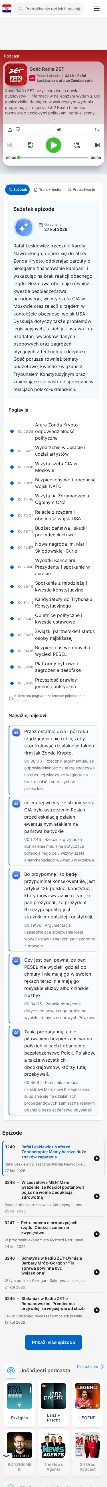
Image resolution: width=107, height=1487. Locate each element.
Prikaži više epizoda (53, 1342)
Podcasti (12, 55)
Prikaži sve (87, 1366)
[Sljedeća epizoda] (96, 145)
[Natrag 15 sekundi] (30, 145)
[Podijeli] (10, 130)
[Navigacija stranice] (96, 8)
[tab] (17, 189)
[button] (59, 130)
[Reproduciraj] (53, 145)
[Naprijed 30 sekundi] (76, 145)
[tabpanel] (53, 658)
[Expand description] (53, 119)
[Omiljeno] (18, 130)
